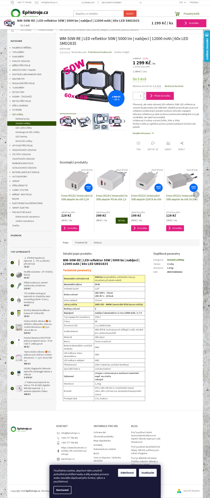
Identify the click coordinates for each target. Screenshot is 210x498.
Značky (15, 225)
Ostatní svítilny (23, 123)
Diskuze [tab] (98, 242)
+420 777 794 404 (69, 442)
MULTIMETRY (18, 79)
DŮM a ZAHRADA (20, 105)
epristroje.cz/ (68, 459)
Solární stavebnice (25, 221)
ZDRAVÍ (15, 181)
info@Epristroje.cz (70, 433)
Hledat (130, 13)
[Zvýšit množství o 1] (144, 94)
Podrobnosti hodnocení (100, 52)
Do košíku (194, 23)
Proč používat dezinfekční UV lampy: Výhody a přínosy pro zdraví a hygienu (145, 450)
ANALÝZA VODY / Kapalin (24, 70)
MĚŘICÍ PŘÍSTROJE (21, 65)
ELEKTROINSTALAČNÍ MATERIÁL (27, 203)
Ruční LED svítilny (24, 141)
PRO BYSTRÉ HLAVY (21, 212)
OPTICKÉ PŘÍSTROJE (22, 145)
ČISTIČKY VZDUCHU (21, 154)
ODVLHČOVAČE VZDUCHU (24, 150)
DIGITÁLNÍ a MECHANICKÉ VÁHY (27, 74)
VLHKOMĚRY (18, 56)
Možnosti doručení (174, 86)
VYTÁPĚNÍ (17, 110)
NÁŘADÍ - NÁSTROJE (22, 194)
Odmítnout (127, 473)
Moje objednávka (102, 440)
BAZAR (15, 199)
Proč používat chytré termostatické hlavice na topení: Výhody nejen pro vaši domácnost (145, 437)
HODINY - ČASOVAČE (22, 96)
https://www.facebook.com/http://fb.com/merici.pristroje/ (74, 451)
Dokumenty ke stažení (105, 449)
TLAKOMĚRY (18, 87)
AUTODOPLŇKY (19, 176)
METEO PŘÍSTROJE (21, 101)
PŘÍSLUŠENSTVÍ (19, 185)
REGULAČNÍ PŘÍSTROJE (23, 83)
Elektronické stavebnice (28, 216)
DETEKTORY (18, 92)
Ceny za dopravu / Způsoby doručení (107, 459)
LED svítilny (17, 114)
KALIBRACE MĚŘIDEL (22, 47)
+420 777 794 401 (69, 438)
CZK (181, 2)
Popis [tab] (66, 242)
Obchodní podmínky (111, 2)
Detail (121, 220)
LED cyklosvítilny (24, 128)
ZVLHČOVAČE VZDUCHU (23, 159)
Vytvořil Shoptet (191, 491)
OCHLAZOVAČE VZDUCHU (24, 168)
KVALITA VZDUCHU (21, 61)
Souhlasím (147, 473)
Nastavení (62, 490)
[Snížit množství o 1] (144, 98)
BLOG (96, 453)
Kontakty (98, 445)
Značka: (121, 52)
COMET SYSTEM (20, 190)
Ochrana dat (88, 2)
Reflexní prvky (23, 119)
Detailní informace (142, 133)
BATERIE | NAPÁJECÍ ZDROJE (26, 172)
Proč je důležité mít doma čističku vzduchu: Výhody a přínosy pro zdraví (144, 461)
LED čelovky (21, 136)
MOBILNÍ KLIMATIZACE (23, 163)
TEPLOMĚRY (18, 52)
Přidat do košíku (162, 96)
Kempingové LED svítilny (28, 132)
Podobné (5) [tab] (81, 242)
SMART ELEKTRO (20, 208)
